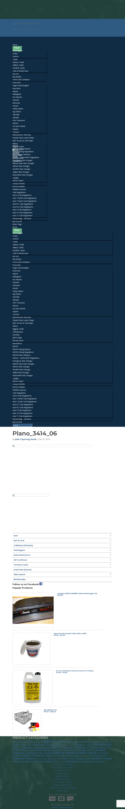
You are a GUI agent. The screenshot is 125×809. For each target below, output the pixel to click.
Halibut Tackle (18, 65)
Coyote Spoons (105, 742)
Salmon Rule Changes (21, 166)
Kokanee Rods (99, 756)
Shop (16, 48)
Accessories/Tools (22, 742)
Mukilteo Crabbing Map (62, 785)
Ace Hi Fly (38, 742)
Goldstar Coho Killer (30, 750)
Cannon (15, 56)
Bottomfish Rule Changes (22, 175)
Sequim (15, 129)
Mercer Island (17, 180)
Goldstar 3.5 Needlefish (63, 747)
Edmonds (16, 103)
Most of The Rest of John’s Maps (62, 788)
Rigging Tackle (18, 329)
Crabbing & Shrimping (23, 545)
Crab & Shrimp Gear (20, 71)
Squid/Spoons (73, 761)
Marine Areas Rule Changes (23, 163)
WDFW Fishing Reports (21, 149)
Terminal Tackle (21, 565)
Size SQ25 (61, 762)
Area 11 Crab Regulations (22, 215)
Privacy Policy (62, 790)
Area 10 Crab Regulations (22, 212)
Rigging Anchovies (62, 776)
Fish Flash (88, 745)
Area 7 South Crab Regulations (24, 201)
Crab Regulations (19, 192)
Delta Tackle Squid (49, 744)
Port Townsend (18, 120)
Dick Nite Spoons (68, 745)
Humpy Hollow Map (62, 779)
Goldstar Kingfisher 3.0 (55, 750)
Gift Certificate (20, 560)
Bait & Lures (19, 540)
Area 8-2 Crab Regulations (22, 207)
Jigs (77, 755)
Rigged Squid (83, 758)
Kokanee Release (86, 756)
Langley (15, 178)
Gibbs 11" (17, 747)
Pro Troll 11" (64, 758)
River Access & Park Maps (22, 140)
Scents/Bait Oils (48, 761)
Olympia (15, 117)
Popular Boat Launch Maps (23, 138)
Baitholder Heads (76, 741)
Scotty (14, 53)
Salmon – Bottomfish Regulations (25, 157)
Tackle (15, 59)
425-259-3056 (18, 20)
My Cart (15, 74)
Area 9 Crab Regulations (21, 210)
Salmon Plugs (32, 761)
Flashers (99, 744)
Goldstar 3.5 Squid (86, 747)
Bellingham (16, 94)
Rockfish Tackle (18, 68)
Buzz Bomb (91, 742)
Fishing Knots (17, 332)
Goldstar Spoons (63, 753)
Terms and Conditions (21, 79)
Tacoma (15, 132)
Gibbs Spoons (19, 574)
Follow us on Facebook (25, 584)
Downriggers (17, 50)
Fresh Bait (16, 265)
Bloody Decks (17, 340)
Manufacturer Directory (21, 135)
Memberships (20, 579)
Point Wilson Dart (50, 759)
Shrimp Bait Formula (62, 770)
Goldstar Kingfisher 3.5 (81, 750)
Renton (15, 123)
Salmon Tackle (18, 62)
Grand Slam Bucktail (22, 569)
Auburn (15, 91)
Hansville (15, 114)
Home (14, 227)
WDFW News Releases (21, 154)
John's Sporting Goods (25, 439)
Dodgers (79, 744)
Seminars (16, 335)
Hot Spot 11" (48, 755)
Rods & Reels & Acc (22, 555)
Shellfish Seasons (19, 189)
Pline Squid (38, 759)
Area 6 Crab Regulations (21, 195)
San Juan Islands (18, 126)
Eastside (15, 100)
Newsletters (17, 343)
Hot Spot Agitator (65, 755)
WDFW (15, 346)
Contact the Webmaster (62, 807)
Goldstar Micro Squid (40, 752)
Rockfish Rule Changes (21, 169)
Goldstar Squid (86, 753)
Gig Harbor (16, 111)
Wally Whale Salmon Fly (92, 761)
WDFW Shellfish (18, 387)
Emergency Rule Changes (22, 160)
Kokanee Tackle (23, 758)
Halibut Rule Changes (20, 172)
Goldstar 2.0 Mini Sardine (36, 747)
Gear (16, 535)
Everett (15, 106)
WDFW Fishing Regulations (23, 151)
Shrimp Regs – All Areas (21, 218)
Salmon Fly (18, 761)
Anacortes (16, 88)
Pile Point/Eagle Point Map (62, 782)
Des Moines (17, 97)
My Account (17, 422)
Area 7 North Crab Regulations (24, 198)
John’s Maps (17, 337)
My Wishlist (16, 77)
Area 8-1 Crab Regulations (22, 204)
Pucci (74, 758)
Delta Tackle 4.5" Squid (25, 744)
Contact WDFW (18, 183)
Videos (15, 143)
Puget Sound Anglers (20, 85)
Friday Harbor (17, 108)
